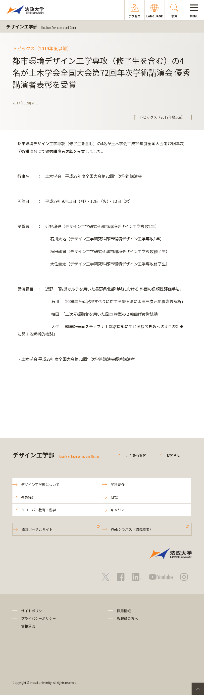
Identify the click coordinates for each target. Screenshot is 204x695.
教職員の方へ (127, 618)
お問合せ (173, 455)
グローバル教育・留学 (38, 509)
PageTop (198, 689)
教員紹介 (28, 497)
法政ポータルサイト (37, 529)
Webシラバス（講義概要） (132, 529)
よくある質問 (135, 455)
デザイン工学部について (40, 484)
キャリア (118, 509)
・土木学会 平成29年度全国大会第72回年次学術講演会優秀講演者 (76, 359)
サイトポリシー (33, 610)
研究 (114, 497)
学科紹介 (118, 484)
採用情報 (124, 610)
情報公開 (28, 625)
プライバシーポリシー (38, 618)
